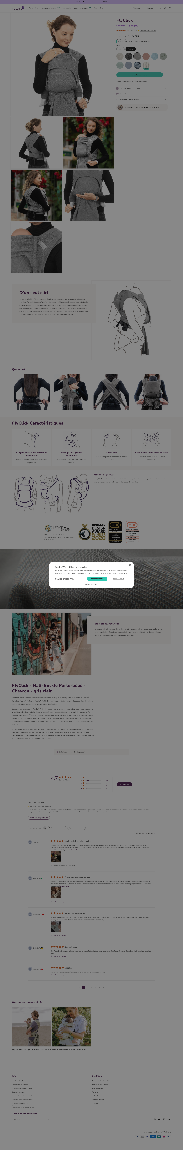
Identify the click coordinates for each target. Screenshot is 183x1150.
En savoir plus (122, 573)
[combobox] (130, 565)
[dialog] (91, 575)
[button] (64, 579)
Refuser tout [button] (118, 579)
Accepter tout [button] (97, 579)
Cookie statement (91, 584)
